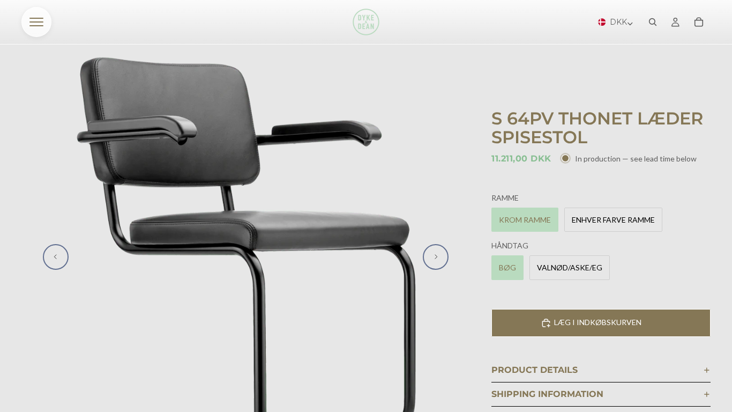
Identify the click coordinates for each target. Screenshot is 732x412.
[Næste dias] (436, 257)
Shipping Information (547, 394)
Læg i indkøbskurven (597, 322)
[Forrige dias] (56, 257)
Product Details (534, 370)
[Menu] (36, 22)
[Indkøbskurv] (699, 22)
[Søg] (652, 22)
